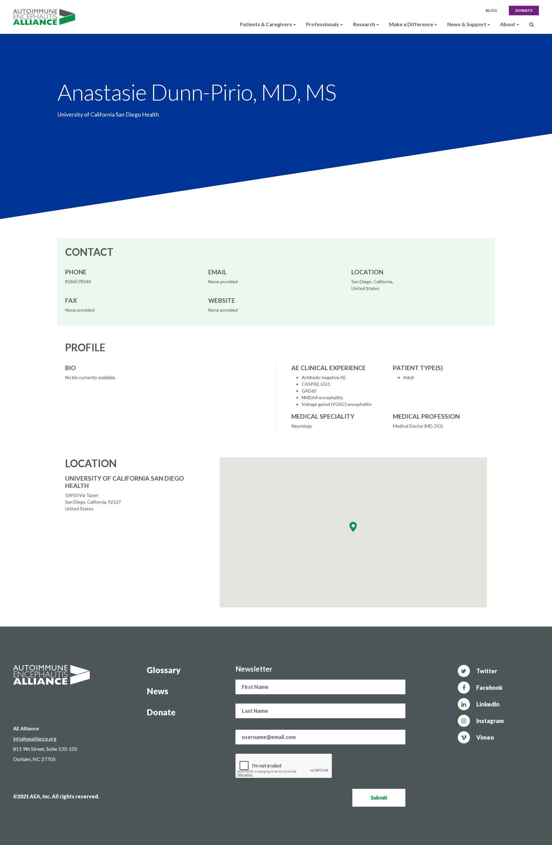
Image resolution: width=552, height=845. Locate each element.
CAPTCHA (246, 747)
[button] (353, 526)
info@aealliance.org (35, 738)
